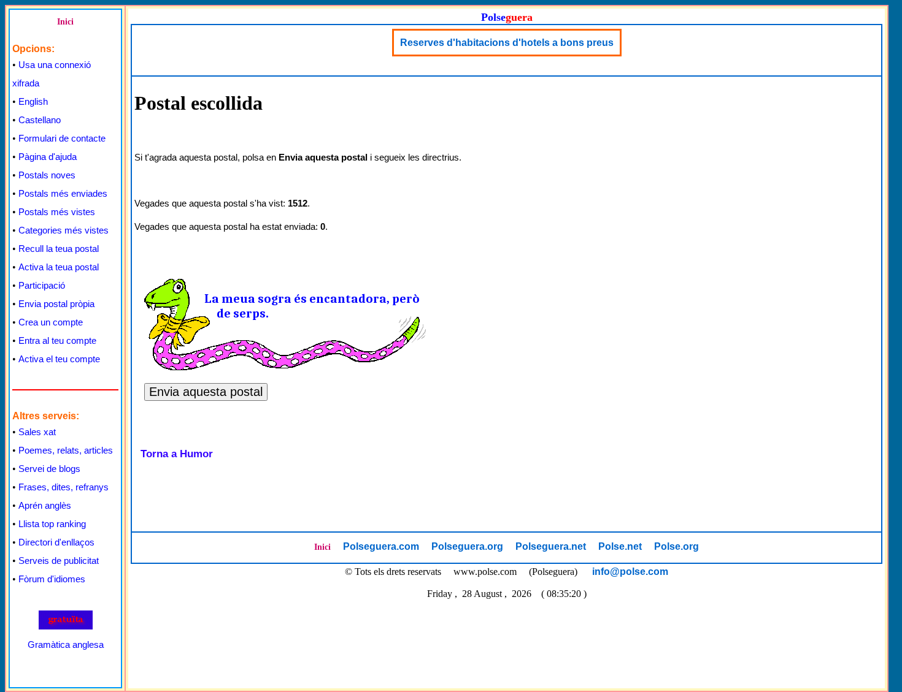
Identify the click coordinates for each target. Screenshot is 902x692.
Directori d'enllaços (56, 542)
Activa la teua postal (58, 267)
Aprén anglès (44, 505)
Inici (65, 21)
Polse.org (676, 546)
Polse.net (620, 546)
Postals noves (46, 175)
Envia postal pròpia (56, 303)
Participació (41, 285)
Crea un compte (50, 322)
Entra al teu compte (57, 340)
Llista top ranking (52, 524)
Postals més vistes (56, 212)
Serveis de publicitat (58, 560)
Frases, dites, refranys (63, 487)
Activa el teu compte (59, 359)
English (33, 101)
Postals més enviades (62, 193)
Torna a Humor (177, 454)
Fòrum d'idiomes (51, 579)
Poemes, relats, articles (65, 450)
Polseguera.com (381, 546)
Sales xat (37, 432)
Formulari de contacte (62, 138)
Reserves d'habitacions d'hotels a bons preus (507, 42)
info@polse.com (630, 571)
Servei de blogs (49, 468)
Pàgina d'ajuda (47, 156)
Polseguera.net (550, 546)
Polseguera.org (467, 546)
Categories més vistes (63, 230)
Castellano (39, 120)
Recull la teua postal (58, 248)
